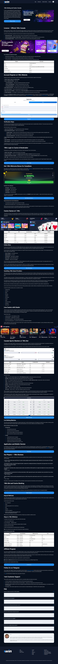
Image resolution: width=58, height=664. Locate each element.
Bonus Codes (44, 1)
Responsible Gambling (47, 653)
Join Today (29, 162)
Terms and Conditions (47, 652)
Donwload (29, 451)
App (35, 1)
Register (29, 119)
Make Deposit (29, 492)
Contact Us (29, 564)
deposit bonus (30, 168)
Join (5, 573)
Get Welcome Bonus (29, 198)
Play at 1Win (12, 21)
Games (50, 1)
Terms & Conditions (45, 95)
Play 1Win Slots (29, 268)
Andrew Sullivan (14, 635)
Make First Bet (29, 417)
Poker (33, 654)
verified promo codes (30, 570)
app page (47, 447)
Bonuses (39, 1)
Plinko (33, 653)
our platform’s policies (29, 95)
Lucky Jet (33, 652)
